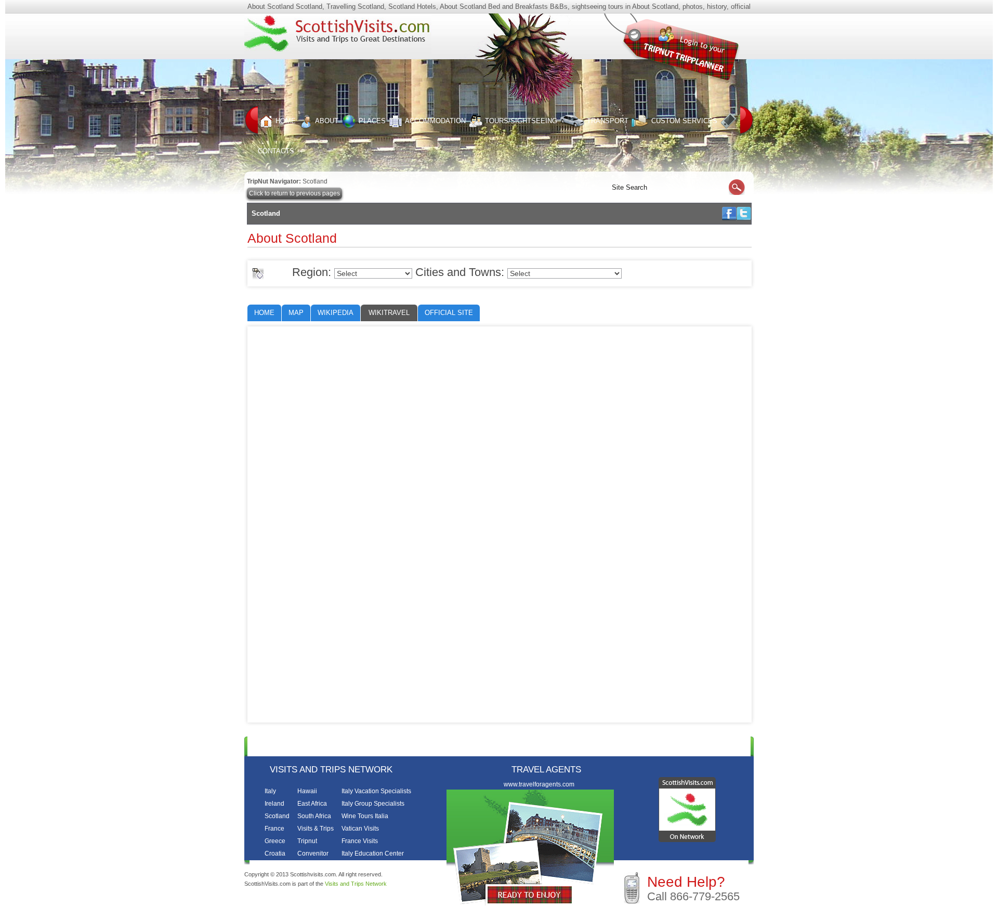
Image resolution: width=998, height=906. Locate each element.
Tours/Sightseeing (521, 121)
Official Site (449, 313)
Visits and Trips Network (356, 884)
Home (285, 121)
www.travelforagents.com (539, 784)
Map (296, 313)
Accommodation (435, 121)
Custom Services (684, 121)
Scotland (315, 181)
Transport (607, 121)
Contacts (678, 746)
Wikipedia (335, 313)
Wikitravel (389, 313)
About (326, 121)
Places (372, 121)
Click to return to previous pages (294, 193)
